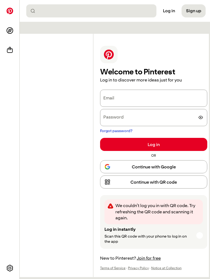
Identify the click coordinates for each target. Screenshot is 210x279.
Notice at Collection (166, 268)
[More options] (9, 268)
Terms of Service (113, 268)
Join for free (149, 258)
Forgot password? (116, 131)
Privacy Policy (138, 268)
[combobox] (93, 10)
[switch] (200, 117)
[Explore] (9, 30)
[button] (153, 182)
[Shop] (9, 50)
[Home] (9, 10)
